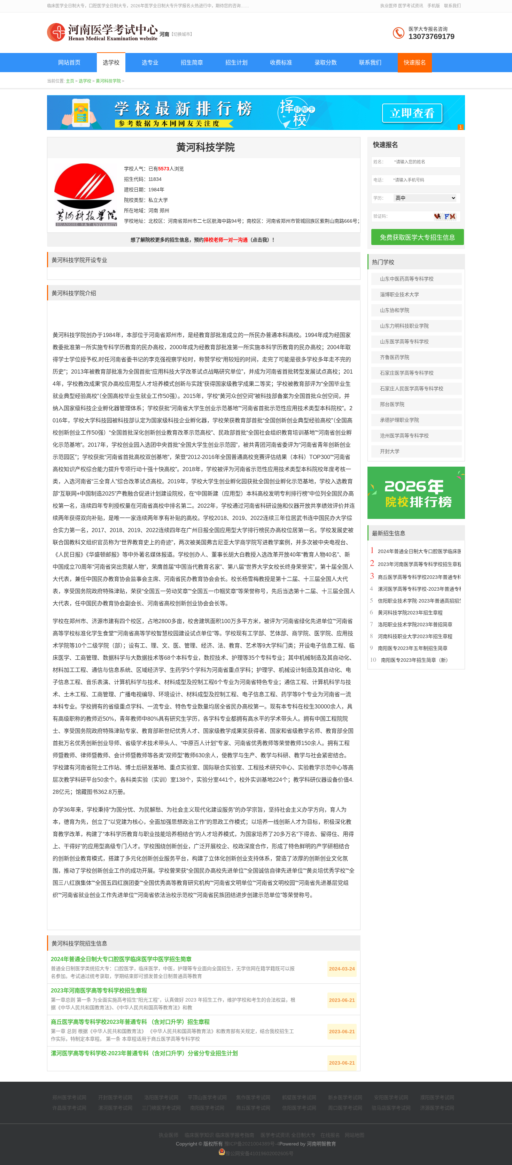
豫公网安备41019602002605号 (259, 1153)
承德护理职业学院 (399, 420)
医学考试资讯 (410, 5)
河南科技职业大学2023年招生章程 (415, 636)
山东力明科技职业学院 (404, 326)
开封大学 (389, 451)
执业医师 (388, 5)
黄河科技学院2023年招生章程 (410, 612)
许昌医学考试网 (69, 1108)
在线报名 (330, 1135)
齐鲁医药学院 (394, 357)
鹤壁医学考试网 (299, 1097)
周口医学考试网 (345, 1108)
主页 (70, 81)
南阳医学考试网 (207, 1108)
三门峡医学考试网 (161, 1108)
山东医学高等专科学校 (404, 341)
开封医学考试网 (115, 1097)
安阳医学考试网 (391, 1097)
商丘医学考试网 (253, 1108)
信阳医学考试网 (299, 1108)
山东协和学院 (394, 310)
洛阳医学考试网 (161, 1097)
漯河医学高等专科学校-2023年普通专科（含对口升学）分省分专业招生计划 (144, 1053)
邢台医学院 (392, 404)
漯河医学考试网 (115, 1108)
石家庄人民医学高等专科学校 (411, 388)
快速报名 (415, 63)
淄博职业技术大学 (399, 294)
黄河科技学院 (108, 81)
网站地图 (354, 1135)
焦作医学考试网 (253, 1097)
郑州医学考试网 (69, 1097)
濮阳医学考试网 (437, 1097)
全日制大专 (303, 1135)
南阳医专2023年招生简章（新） (416, 660)
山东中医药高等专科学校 (407, 279)
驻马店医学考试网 (391, 1108)
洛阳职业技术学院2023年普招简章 (415, 624)
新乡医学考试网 (345, 1097)
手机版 (433, 5)
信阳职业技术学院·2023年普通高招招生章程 (426, 601)
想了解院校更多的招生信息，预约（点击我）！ (204, 240)
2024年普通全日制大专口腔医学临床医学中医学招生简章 (121, 959)
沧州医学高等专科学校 (404, 435)
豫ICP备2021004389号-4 (251, 1144)
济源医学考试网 (437, 1108)
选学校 (85, 81)
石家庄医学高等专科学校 (407, 373)
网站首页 (69, 63)
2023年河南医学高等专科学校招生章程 (99, 991)
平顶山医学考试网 (207, 1097)
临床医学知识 (199, 1135)
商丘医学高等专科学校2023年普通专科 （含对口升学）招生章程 (130, 1022)
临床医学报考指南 (234, 1135)
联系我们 (452, 5)
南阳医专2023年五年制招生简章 (413, 648)
